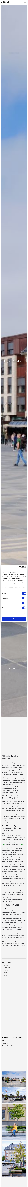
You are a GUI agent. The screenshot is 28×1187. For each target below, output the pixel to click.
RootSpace (15, 842)
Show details (19, 614)
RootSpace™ (5, 1043)
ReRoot (4, 844)
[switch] (24, 598)
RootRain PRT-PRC (7, 1046)
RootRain (21, 844)
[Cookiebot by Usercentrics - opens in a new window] (19, 567)
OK (14, 618)
